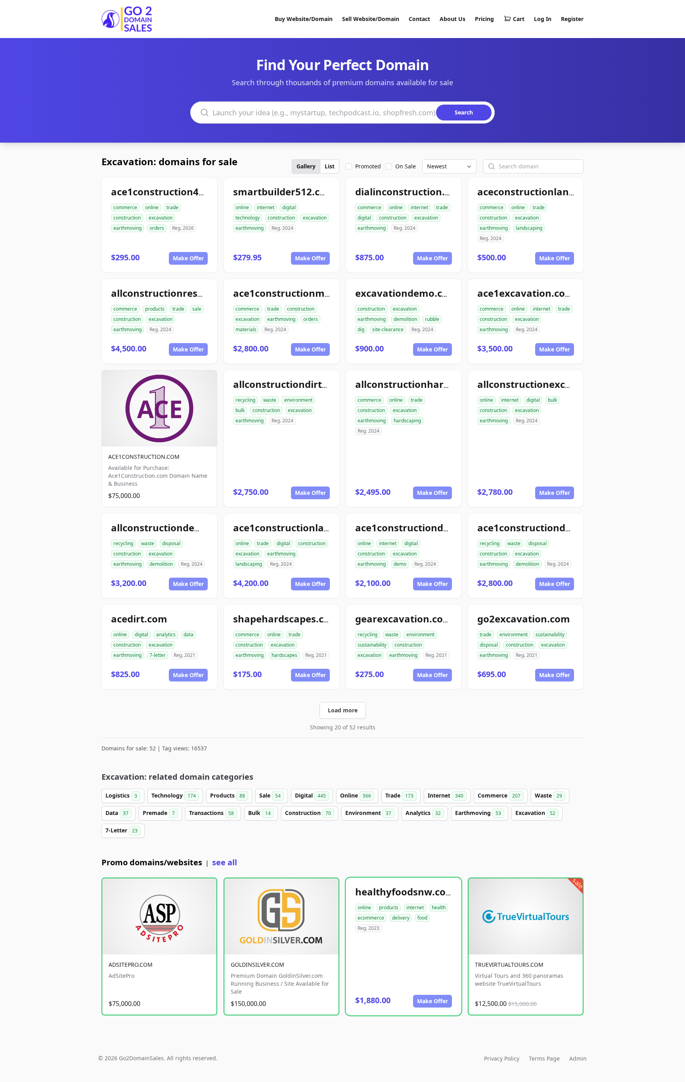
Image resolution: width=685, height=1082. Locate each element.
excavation (160, 217)
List (330, 166)
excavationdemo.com (406, 293)
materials (245, 329)
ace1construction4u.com (169, 191)
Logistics (121, 795)
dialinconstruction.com (410, 191)
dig (361, 329)
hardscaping (407, 420)
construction (127, 217)
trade (172, 207)
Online (355, 795)
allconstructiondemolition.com (184, 527)
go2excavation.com (523, 618)
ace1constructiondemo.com (421, 527)
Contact (419, 19)
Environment (368, 813)
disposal (171, 543)
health (439, 907)
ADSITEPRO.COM (131, 964)
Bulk (259, 813)
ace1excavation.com (525, 293)
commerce (125, 207)
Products (227, 795)
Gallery (306, 166)
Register (572, 19)
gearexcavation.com (403, 618)
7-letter (157, 655)
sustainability (372, 644)
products (155, 308)
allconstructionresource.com (179, 293)
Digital (310, 795)
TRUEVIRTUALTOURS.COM (509, 964)
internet (265, 207)
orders (156, 228)
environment (298, 400)
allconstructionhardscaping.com (432, 384)
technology (247, 217)
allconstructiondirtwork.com (301, 384)
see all (224, 862)
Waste (548, 795)
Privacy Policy (501, 1058)
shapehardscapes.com (286, 618)
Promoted (368, 166)
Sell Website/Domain (370, 19)
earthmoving (127, 228)
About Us (452, 19)
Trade (399, 795)
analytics (166, 634)
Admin (578, 1058)
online (152, 207)
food (422, 917)
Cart (518, 19)
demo (400, 564)
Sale (270, 795)
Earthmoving (478, 813)
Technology (173, 795)
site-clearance (388, 329)
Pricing (484, 19)
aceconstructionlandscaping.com (555, 191)
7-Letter (121, 830)
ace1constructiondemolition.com (555, 527)
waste (269, 400)
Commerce (499, 795)
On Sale (405, 166)
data (188, 634)
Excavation (535, 813)
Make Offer (188, 258)
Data (116, 813)
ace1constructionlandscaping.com (314, 527)
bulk (240, 410)
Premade (159, 813)
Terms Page (544, 1058)
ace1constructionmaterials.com (308, 293)
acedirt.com (139, 618)
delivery (400, 917)
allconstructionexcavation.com (550, 384)
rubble (432, 319)
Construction (308, 813)
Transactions (211, 813)
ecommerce (371, 917)
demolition (405, 319)
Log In (542, 19)
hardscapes (284, 655)
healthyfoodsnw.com (405, 891)
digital (289, 207)
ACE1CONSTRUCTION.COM (144, 456)
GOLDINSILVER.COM (257, 964)
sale (196, 308)
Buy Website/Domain (304, 19)
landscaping (529, 228)
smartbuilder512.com (284, 191)
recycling (245, 400)
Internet (445, 795)
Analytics (423, 813)
